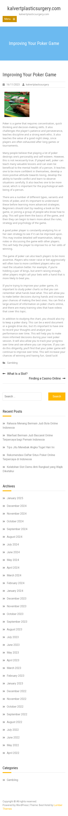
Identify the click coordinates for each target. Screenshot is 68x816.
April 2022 (13, 753)
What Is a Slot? (17, 373)
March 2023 (14, 668)
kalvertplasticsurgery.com (34, 8)
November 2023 (17, 606)
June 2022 (13, 737)
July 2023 (13, 637)
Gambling (12, 362)
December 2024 (17, 506)
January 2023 (15, 683)
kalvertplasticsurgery (37, 84)
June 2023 (13, 645)
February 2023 (15, 675)
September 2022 (17, 714)
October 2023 (15, 614)
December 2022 (17, 691)
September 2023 (17, 621)
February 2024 (15, 583)
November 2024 (17, 513)
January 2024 (15, 590)
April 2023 (13, 660)
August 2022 (14, 722)
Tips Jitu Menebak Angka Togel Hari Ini (30, 447)
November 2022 (17, 699)
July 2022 (13, 729)
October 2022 (15, 706)
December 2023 (17, 598)
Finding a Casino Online (45, 378)
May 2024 (13, 560)
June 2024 (13, 552)
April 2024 (13, 567)
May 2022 (13, 745)
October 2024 (15, 521)
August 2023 (14, 629)
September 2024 (17, 529)
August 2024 (14, 536)
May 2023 (13, 652)
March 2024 (14, 575)
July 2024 (13, 544)
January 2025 (15, 498)
